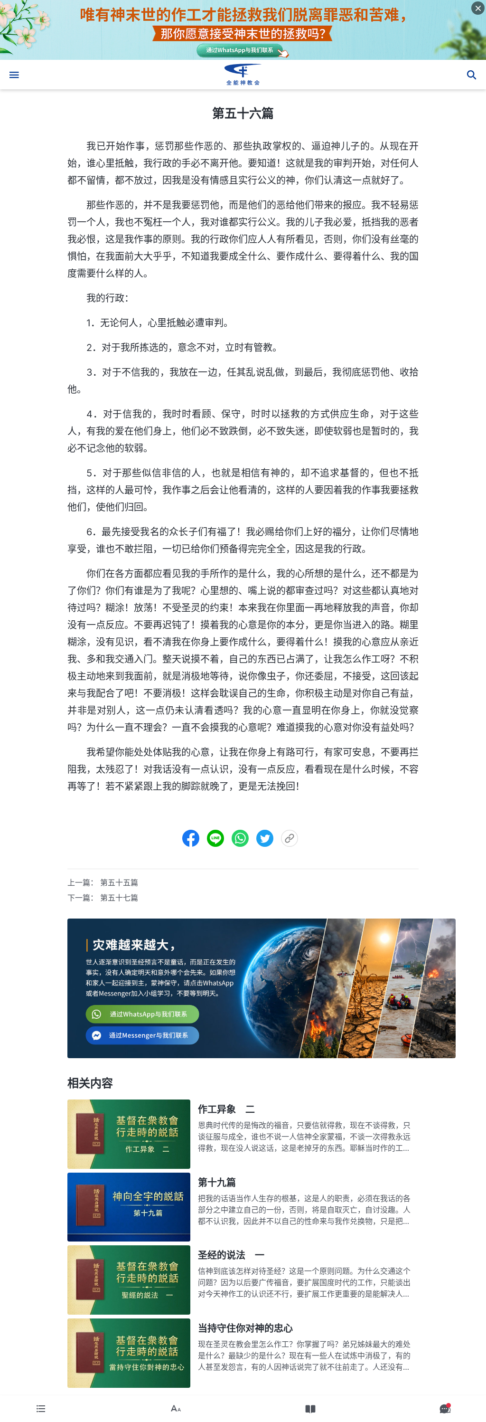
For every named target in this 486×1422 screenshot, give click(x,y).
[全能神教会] (243, 74)
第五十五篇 (119, 882)
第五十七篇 (119, 897)
